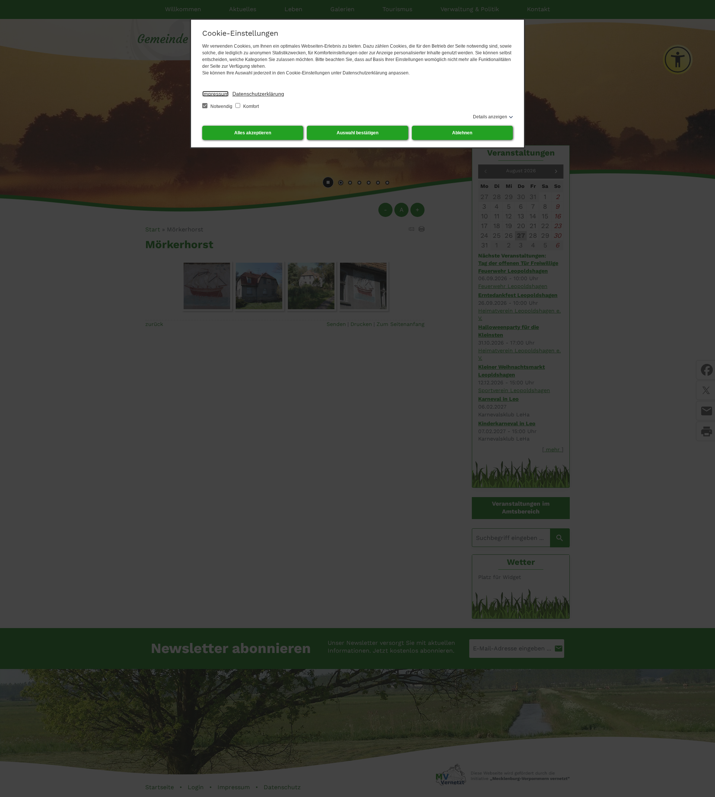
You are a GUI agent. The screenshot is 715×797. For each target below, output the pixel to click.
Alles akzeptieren (252, 132)
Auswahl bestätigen (357, 132)
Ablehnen (462, 132)
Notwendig (221, 106)
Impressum (215, 94)
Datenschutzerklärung (258, 94)
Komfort (250, 106)
